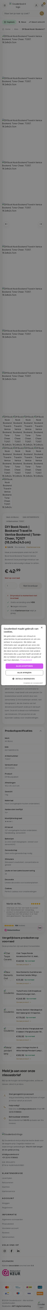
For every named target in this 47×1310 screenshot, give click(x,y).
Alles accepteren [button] (24, 666)
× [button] (42, 628)
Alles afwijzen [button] (24, 673)
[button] (23, 678)
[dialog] (23, 655)
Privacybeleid (26, 660)
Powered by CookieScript (33, 683)
